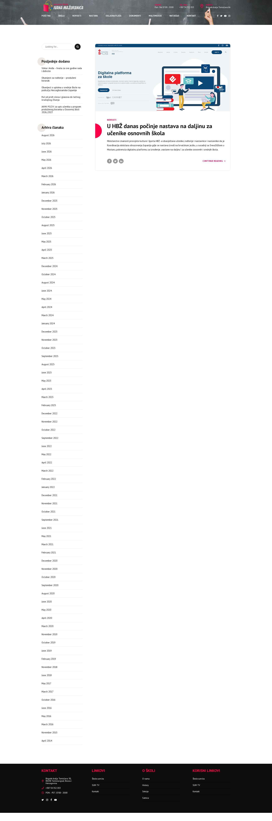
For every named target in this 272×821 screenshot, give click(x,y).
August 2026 (48, 135)
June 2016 (47, 707)
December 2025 (49, 200)
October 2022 (48, 429)
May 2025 (46, 241)
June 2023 (47, 372)
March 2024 (47, 315)
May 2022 (46, 454)
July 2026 (46, 143)
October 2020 (48, 577)
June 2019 (47, 650)
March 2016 (47, 724)
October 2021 (48, 511)
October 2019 (48, 642)
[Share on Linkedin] (121, 161)
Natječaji (174, 15)
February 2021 (49, 552)
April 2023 (47, 388)
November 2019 (49, 634)
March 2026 (47, 176)
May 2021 (46, 536)
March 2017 (47, 691)
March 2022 (47, 470)
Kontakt (191, 15)
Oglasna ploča (113, 15)
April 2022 (47, 462)
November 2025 (49, 208)
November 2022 (49, 421)
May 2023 (46, 380)
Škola (61, 15)
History (145, 785)
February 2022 (49, 478)
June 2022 (47, 446)
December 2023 (49, 331)
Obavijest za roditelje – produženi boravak (59, 79)
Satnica (145, 797)
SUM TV (95, 785)
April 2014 (47, 740)
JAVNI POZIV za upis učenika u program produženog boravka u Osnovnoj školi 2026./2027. (61, 109)
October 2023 (48, 347)
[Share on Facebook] (109, 161)
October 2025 (48, 217)
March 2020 (47, 626)
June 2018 (47, 675)
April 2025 (47, 249)
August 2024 (48, 282)
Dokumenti (135, 15)
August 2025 (48, 225)
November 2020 (49, 568)
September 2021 (50, 519)
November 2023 (49, 339)
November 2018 (49, 667)
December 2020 (49, 560)
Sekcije (145, 791)
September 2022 (50, 437)
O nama (146, 778)
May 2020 (46, 609)
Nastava (93, 15)
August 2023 (48, 364)
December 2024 (49, 266)
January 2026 (48, 192)
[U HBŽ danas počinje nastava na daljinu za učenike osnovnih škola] (162, 77)
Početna (46, 15)
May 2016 (46, 716)
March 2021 (47, 544)
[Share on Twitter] (115, 161)
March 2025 (47, 257)
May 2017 (46, 683)
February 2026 (49, 184)
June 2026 (47, 151)
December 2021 (49, 495)
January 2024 (48, 323)
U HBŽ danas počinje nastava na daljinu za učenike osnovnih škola (159, 129)
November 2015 (49, 732)
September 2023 (50, 356)
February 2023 (49, 405)
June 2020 (47, 601)
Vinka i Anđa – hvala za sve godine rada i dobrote (62, 70)
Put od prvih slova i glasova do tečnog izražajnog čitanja (61, 98)
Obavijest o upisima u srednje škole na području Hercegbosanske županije (61, 89)
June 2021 (47, 527)
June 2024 (47, 290)
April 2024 (47, 307)
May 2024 (46, 298)
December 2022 (49, 413)
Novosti (76, 15)
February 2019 (49, 658)
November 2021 (49, 503)
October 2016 (48, 699)
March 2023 (47, 397)
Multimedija (155, 15)
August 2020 (48, 593)
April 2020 (47, 617)
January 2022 (48, 487)
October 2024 (48, 274)
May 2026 (46, 159)
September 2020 (50, 585)
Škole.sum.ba (98, 778)
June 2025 (47, 233)
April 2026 (47, 167)
